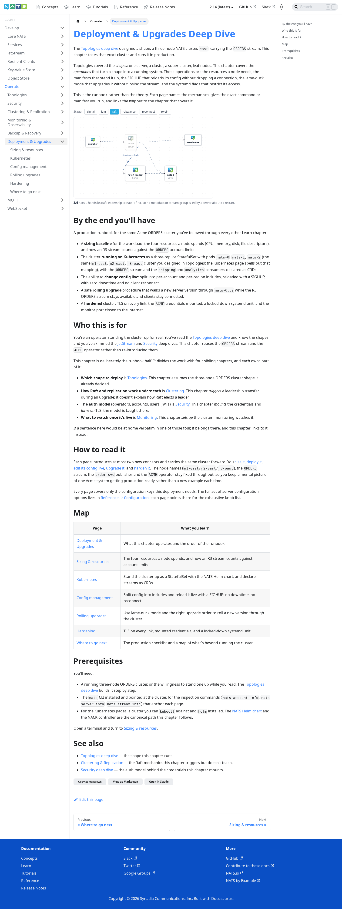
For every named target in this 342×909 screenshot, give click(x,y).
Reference (30, 880)
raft (114, 111)
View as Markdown (125, 781)
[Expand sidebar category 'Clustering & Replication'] (62, 111)
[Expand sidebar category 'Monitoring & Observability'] (62, 122)
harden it (142, 468)
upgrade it (115, 468)
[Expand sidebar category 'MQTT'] (62, 200)
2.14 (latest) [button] (220, 7)
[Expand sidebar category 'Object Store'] (62, 78)
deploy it (254, 461)
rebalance (129, 111)
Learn (26, 865)
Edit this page (91, 799)
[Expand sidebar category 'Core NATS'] (62, 36)
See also (287, 58)
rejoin (164, 111)
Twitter (130, 865)
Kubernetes (87, 579)
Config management (95, 597)
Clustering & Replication (102, 762)
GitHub (245, 7)
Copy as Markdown (90, 781)
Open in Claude (159, 781)
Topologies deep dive (99, 48)
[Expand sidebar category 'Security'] (62, 103)
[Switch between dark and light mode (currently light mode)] (281, 7)
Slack (266, 7)
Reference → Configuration (125, 497)
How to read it (291, 37)
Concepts (29, 858)
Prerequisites (291, 51)
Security (150, 343)
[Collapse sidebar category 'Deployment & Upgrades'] (62, 141)
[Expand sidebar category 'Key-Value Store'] (62, 70)
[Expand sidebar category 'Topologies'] (62, 95)
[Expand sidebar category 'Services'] (62, 44)
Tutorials (29, 873)
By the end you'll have (297, 24)
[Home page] (78, 21)
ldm (103, 111)
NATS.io (232, 873)
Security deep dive (97, 769)
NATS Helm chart (247, 711)
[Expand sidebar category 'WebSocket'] (62, 208)
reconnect (148, 111)
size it (240, 461)
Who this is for (292, 30)
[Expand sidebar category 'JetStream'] (62, 53)
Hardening (86, 631)
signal (91, 111)
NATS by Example (241, 880)
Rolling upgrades (92, 615)
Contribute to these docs (248, 865)
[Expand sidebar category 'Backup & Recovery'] (62, 133)
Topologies (137, 377)
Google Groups (137, 873)
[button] (34, 28)
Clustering (175, 390)
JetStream (126, 343)
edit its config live (89, 468)
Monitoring (147, 417)
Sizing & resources (93, 561)
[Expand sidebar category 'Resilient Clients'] (62, 61)
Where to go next (92, 642)
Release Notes (33, 888)
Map (285, 44)
